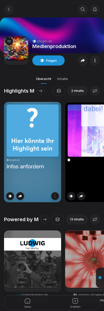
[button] (100, 277)
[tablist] (52, 79)
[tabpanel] (52, 198)
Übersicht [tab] (43, 79)
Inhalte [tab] (62, 79)
